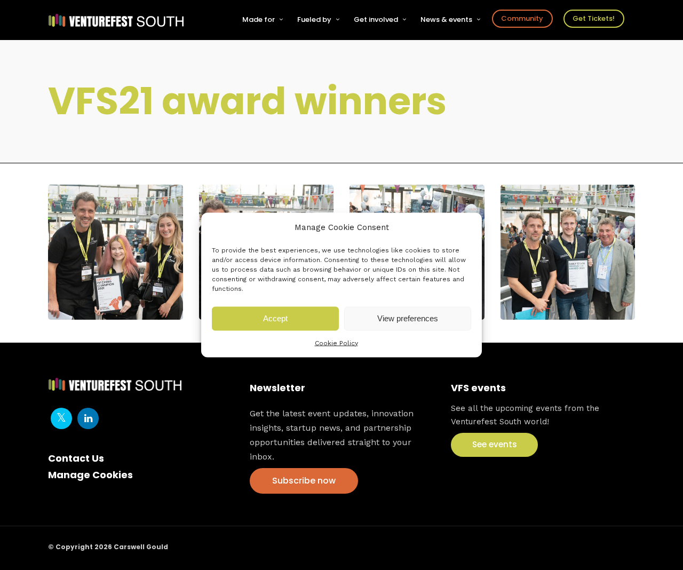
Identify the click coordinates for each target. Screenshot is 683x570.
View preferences (407, 318)
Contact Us (76, 458)
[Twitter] (61, 418)
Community (522, 18)
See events (494, 444)
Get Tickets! (594, 18)
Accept (275, 318)
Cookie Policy (336, 342)
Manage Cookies (90, 474)
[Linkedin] (88, 418)
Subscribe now (304, 480)
